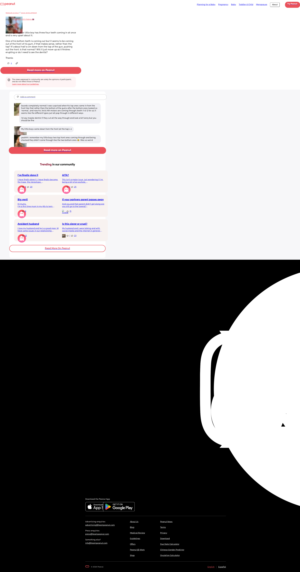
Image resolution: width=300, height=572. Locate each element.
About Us (134, 522)
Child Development (29, 13)
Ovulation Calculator (170, 556)
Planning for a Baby (206, 5)
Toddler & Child (246, 5)
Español (222, 567)
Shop (132, 556)
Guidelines (135, 539)
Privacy (163, 533)
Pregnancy (223, 5)
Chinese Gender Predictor (172, 550)
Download (165, 539)
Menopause (261, 5)
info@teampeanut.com (96, 543)
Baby (233, 5)
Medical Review (137, 533)
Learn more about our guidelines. (25, 84)
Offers (132, 544)
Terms (163, 527)
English (211, 567)
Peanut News (166, 522)
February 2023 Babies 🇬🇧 (24, 19)
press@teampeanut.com (97, 534)
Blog (132, 527)
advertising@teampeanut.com (100, 525)
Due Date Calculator (169, 544)
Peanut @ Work (137, 550)
